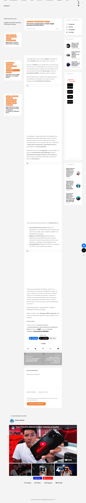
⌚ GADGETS (70, 101)
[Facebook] (84, 245)
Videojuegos (9, 105)
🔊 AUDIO (70, 96)
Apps (7, 35)
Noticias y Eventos (38, 21)
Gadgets (8, 96)
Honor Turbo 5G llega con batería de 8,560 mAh (75, 45)
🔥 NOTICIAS (70, 91)
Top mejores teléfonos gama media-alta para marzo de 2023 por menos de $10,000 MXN (70, 197)
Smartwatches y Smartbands (10, 70)
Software (47, 21)
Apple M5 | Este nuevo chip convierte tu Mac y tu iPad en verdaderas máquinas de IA (12, 109)
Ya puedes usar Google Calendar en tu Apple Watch (13, 76)
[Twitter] (78, 2)
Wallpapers (7, 5)
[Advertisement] (76, 132)
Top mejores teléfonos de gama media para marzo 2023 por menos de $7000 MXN (70, 185)
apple (43, 343)
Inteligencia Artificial (11, 36)
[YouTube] (78, 5)
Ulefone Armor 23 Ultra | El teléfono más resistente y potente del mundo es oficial (70, 172)
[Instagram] (78, 4)
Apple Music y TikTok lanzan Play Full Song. (12, 43)
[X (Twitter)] (84, 250)
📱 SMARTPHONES (70, 86)
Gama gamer (15, 96)
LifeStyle (8, 38)
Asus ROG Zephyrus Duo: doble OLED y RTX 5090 (76, 63)
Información (30, 21)
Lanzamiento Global (11, 101)
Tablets (14, 103)
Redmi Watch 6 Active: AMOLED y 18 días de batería (76, 54)
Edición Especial (10, 62)
